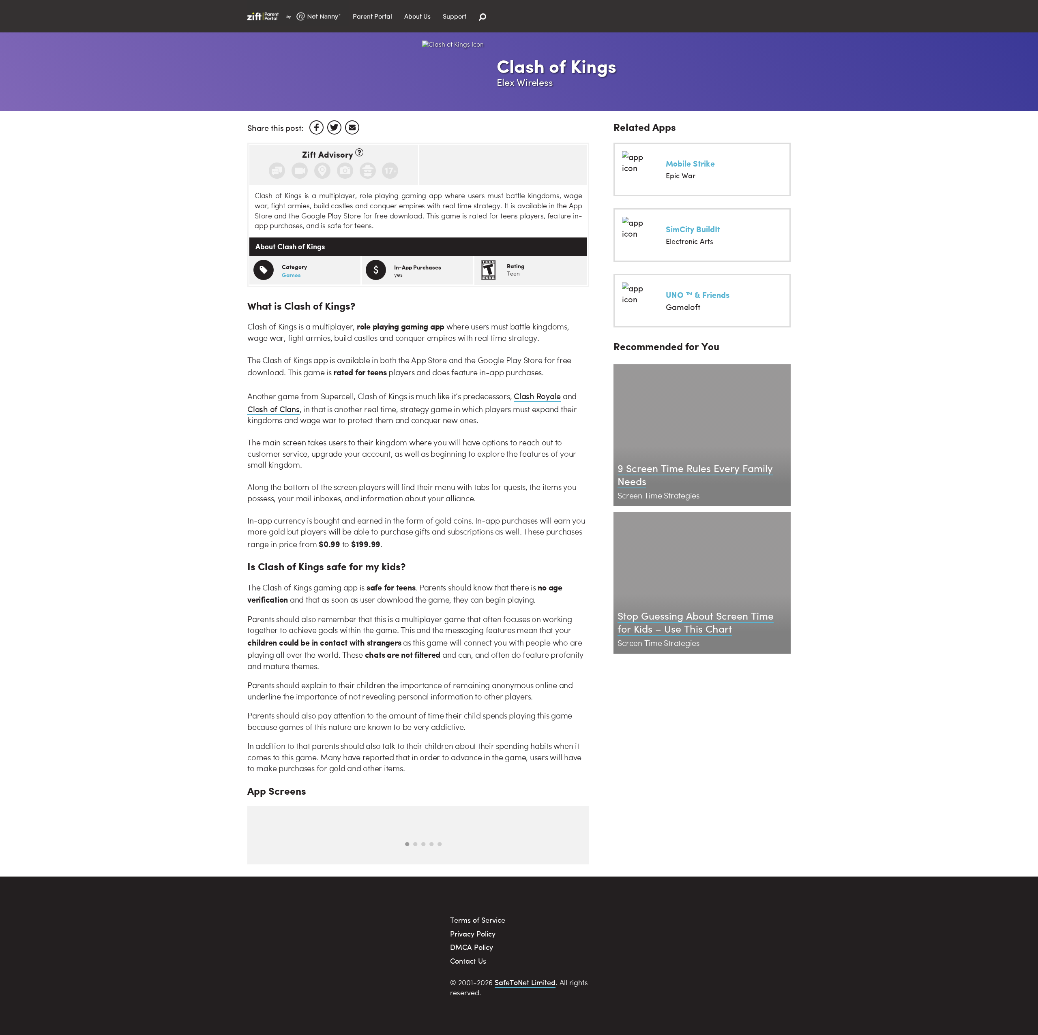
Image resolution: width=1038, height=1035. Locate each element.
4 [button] (431, 844)
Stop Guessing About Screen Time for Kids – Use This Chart (696, 622)
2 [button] (415, 844)
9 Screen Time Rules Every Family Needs (695, 474)
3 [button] (423, 844)
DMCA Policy (471, 947)
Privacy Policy (472, 933)
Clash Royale (537, 395)
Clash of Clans (273, 408)
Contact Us (468, 961)
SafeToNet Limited (525, 982)
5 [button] (439, 844)
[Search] (482, 17)
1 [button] (407, 844)
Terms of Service (477, 920)
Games (291, 275)
